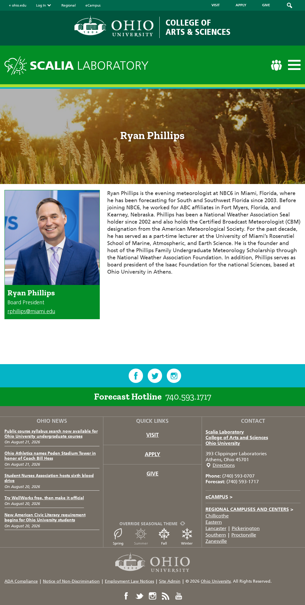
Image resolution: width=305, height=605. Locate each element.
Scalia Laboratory (225, 432)
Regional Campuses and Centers (249, 509)
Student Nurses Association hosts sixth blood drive (49, 478)
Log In (41, 5)
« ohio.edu (17, 5)
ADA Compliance (21, 581)
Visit (152, 435)
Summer (141, 543)
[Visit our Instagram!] (174, 376)
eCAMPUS (219, 497)
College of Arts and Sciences (237, 437)
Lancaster (216, 528)
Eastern (214, 522)
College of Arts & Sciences (198, 27)
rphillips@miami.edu (31, 311)
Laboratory (89, 66)
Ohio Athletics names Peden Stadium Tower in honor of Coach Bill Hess (50, 456)
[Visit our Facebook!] (136, 376)
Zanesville (216, 541)
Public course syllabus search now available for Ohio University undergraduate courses (51, 434)
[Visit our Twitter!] (155, 376)
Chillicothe (217, 516)
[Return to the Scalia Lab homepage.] (17, 65)
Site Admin (169, 581)
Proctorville (243, 535)
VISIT (215, 5)
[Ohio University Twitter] (139, 596)
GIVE (266, 5)
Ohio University (223, 443)
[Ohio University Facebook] (126, 596)
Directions (224, 465)
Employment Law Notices (129, 581)
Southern (216, 535)
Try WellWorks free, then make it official (44, 497)
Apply (152, 454)
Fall (164, 543)
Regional (68, 5)
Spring (118, 543)
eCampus (93, 5)
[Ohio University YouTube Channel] (179, 596)
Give (152, 473)
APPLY (241, 5)
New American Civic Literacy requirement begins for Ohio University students (44, 517)
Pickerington (246, 528)
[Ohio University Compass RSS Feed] (166, 596)
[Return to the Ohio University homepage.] (113, 26)
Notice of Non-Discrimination (71, 581)
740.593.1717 (188, 396)
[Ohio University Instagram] (152, 596)
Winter (187, 543)
